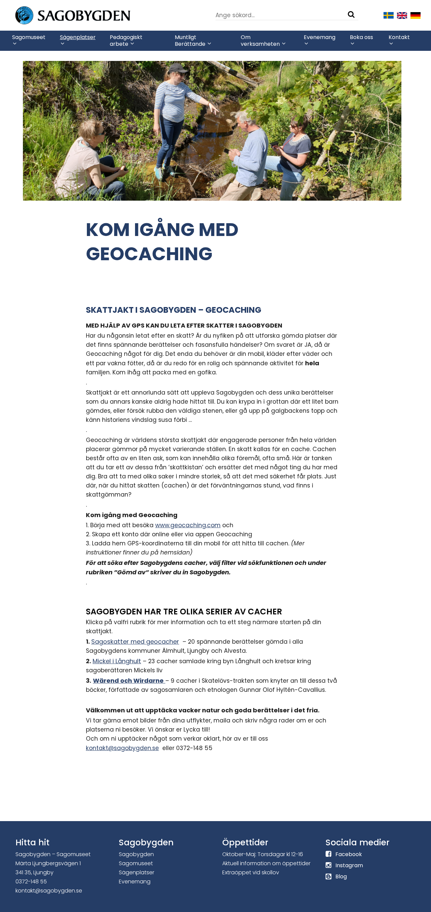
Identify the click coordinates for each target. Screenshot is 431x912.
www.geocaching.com (188, 525)
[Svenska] (388, 15)
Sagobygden (136, 854)
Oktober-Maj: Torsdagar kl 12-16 (262, 854)
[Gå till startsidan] (93, 15)
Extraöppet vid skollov (250, 872)
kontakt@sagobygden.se (122, 748)
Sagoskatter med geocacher (135, 641)
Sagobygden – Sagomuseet (53, 854)
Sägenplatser (136, 872)
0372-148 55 (31, 881)
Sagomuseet (136, 863)
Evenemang (135, 881)
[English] (402, 15)
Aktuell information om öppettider (266, 863)
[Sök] (351, 14)
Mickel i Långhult (117, 661)
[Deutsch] (415, 15)
